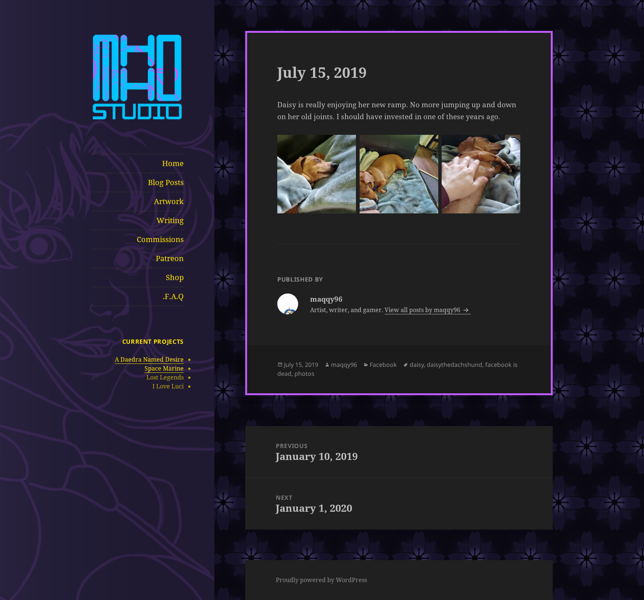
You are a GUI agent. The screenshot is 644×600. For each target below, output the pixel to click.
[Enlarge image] (346, 144)
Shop (175, 277)
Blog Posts (166, 182)
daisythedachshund (454, 365)
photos (304, 373)
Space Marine (164, 368)
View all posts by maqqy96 (423, 310)
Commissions (160, 239)
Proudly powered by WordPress (321, 580)
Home (173, 163)
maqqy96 (344, 365)
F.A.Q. (173, 296)
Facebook (383, 365)
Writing (170, 220)
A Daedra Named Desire (149, 359)
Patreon (170, 258)
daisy (417, 365)
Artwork (169, 201)
